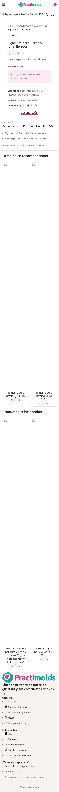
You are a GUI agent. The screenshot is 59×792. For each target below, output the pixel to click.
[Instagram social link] (10, 693)
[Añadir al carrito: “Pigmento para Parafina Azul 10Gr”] (16, 398)
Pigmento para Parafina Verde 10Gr (43, 396)
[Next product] (16, 36)
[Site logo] (29, 4)
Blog (10, 733)
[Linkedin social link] (32, 106)
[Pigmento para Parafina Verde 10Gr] (43, 276)
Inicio (10, 25)
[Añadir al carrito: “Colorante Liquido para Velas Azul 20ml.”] (44, 658)
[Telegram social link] (36, 106)
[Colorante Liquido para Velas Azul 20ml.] (43, 532)
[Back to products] (13, 36)
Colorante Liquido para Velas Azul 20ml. (43, 652)
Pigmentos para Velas (19, 29)
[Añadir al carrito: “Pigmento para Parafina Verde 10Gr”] (44, 402)
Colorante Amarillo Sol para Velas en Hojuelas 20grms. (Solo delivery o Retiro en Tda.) (15, 655)
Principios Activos (17, 723)
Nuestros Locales (17, 750)
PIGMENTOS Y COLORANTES (32, 25)
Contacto (13, 739)
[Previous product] (9, 36)
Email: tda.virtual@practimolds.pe (22, 766)
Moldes (12, 717)
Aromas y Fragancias (18, 707)
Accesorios (13, 701)
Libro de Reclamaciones (20, 755)
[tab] (29, 113)
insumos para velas (27, 100)
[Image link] (28, 677)
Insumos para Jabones (19, 712)
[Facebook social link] (20, 106)
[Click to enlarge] (8, 10)
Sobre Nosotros (16, 744)
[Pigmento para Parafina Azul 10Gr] (15, 276)
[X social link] (24, 106)
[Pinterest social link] (28, 106)
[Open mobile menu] (4, 5)
